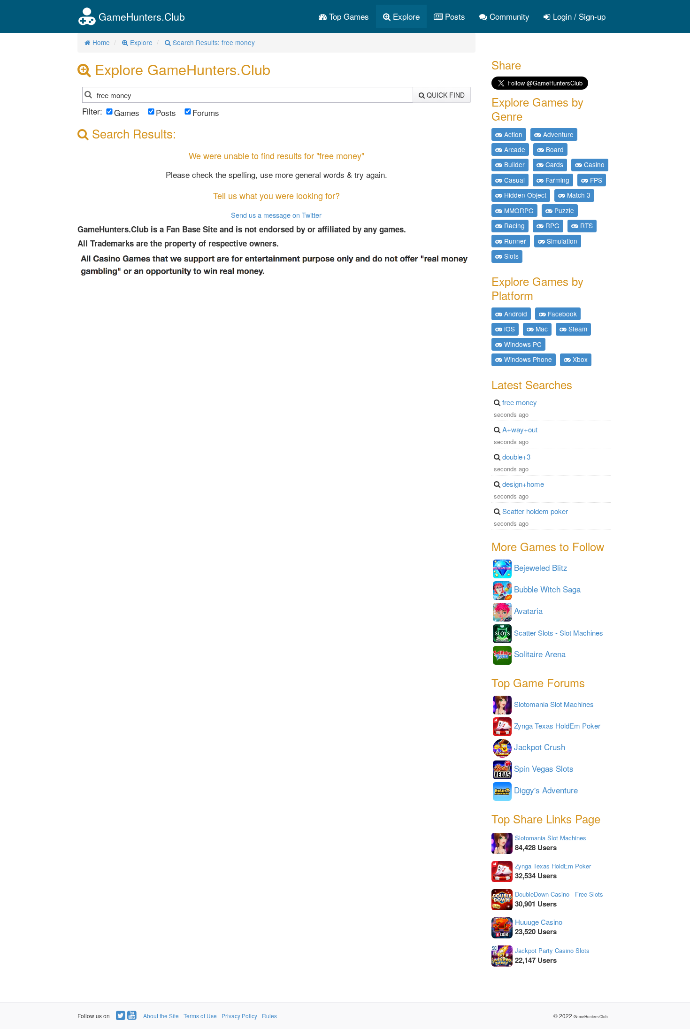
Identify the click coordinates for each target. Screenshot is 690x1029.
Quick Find (445, 95)
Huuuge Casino (538, 922)
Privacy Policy (239, 1016)
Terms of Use (200, 1016)
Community (508, 16)
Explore (405, 16)
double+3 (516, 456)
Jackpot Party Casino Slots (552, 950)
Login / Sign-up (578, 16)
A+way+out (519, 429)
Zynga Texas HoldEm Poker (553, 865)
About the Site (161, 1016)
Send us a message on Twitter (276, 215)
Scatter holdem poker (535, 511)
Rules (269, 1016)
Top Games (348, 16)
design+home (523, 484)
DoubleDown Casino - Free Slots (559, 894)
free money (519, 402)
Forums (205, 112)
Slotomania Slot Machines (550, 837)
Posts (454, 16)
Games (126, 112)
